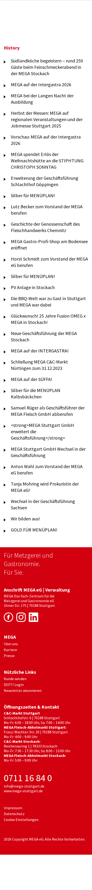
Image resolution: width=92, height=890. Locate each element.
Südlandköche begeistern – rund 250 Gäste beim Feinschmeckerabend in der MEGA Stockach (47, 67)
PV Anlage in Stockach (33, 287)
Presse (9, 655)
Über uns (11, 643)
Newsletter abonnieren (23, 690)
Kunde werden (15, 678)
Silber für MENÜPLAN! (33, 195)
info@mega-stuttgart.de (24, 786)
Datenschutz (14, 813)
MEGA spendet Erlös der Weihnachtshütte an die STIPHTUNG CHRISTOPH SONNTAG (47, 160)
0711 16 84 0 (28, 778)
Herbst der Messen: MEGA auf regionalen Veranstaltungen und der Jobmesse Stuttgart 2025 (47, 119)
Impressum (13, 807)
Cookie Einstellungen (21, 819)
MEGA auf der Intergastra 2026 (41, 84)
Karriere (10, 649)
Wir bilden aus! (25, 519)
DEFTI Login (14, 684)
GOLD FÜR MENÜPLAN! (34, 530)
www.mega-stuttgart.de (23, 790)
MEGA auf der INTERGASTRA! (40, 351)
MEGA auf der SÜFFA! (31, 379)
